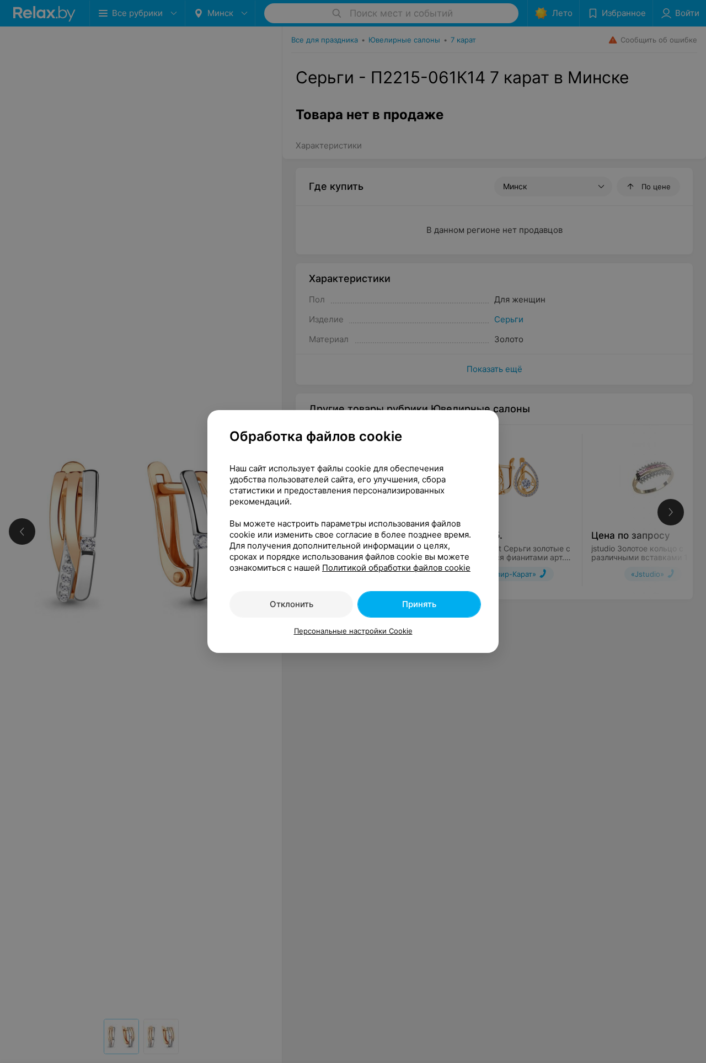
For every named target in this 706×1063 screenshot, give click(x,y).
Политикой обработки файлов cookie (396, 567)
